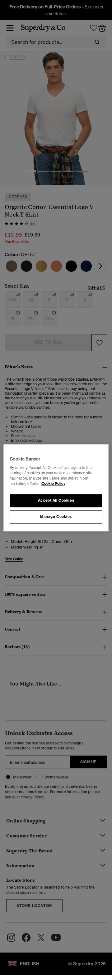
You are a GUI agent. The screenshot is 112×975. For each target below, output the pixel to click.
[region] (56, 488)
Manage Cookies (56, 516)
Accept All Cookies (56, 501)
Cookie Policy (53, 483)
